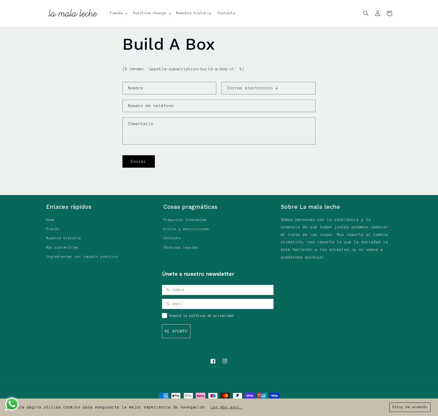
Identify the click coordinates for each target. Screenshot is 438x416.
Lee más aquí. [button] (226, 407)
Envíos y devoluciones (186, 229)
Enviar (138, 161)
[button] (118, 13)
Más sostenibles (62, 247)
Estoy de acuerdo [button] (410, 407)
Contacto (172, 238)
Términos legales (180, 247)
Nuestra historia (63, 238)
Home (50, 220)
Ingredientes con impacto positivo (82, 256)
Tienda (52, 229)
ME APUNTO (176, 331)
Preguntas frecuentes (185, 220)
